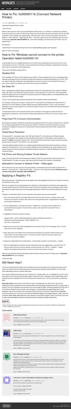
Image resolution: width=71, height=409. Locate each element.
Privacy (54, 406)
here (3, 280)
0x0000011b (54, 305)
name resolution (47, 305)
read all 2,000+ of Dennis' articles (47, 287)
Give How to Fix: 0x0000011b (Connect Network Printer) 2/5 (4, 301)
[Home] (23, 4)
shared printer (33, 305)
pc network (19, 305)
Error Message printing (21, 354)
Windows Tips (10, 305)
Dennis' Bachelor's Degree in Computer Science (42, 293)
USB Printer (17, 330)
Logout (69, 406)
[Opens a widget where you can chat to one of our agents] (6, 406)
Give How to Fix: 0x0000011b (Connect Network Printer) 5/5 (8, 301)
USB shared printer (20, 315)
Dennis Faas (11, 23)
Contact (22, 8)
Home (2, 8)
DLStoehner (27, 318)
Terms (57, 406)
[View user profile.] (6, 320)
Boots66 (27, 357)
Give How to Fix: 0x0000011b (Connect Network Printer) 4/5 (7, 301)
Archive (16, 8)
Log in (5, 306)
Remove (65, 406)
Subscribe (61, 406)
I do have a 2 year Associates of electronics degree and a (33, 377)
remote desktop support (39, 48)
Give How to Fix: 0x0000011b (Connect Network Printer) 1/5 (3, 301)
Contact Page (59, 276)
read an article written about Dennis (14, 295)
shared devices (26, 305)
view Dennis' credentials (58, 291)
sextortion (5, 291)
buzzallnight (27, 380)
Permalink (15, 318)
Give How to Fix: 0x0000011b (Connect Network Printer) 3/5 (5, 301)
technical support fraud (49, 289)
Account (9, 8)
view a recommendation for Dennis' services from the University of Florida (26, 297)
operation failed (61, 305)
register (10, 306)
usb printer (40, 305)
